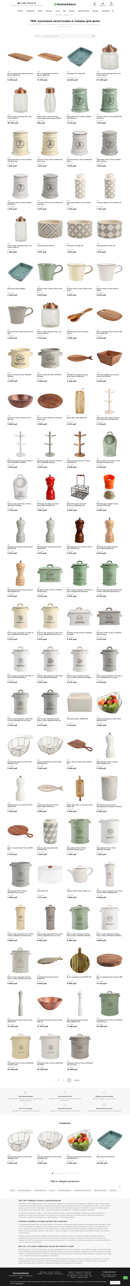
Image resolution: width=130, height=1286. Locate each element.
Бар (64, 11)
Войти (95, 5)
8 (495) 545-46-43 (28, 3)
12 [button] (78, 1173)
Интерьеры (106, 11)
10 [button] (73, 1173)
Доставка (13, 5)
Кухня (58, 11)
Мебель (20, 11)
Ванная (72, 11)
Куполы (52, 1190)
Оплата (19, 5)
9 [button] (71, 1173)
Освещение (30, 11)
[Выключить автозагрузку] (125, 1278)
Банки (12, 1190)
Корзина (111, 5)
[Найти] (92, 36)
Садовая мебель (83, 11)
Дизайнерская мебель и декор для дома (21, 1275)
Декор (40, 11)
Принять (115, 1282)
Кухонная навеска (64, 1190)
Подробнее (19, 1283)
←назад (76, 1080)
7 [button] (66, 1173)
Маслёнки (113, 1190)
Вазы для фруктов (24, 1190)
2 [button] (55, 1173)
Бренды (95, 11)
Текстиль (49, 11)
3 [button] (57, 1173)
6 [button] (64, 1173)
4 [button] (59, 1173)
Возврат (31, 5)
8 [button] (68, 1173)
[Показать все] (119, 1186)
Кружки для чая (40, 1190)
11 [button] (75, 1173)
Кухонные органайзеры (83, 1190)
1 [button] (52, 1173)
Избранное (103, 5)
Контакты (25, 5)
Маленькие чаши (100, 1190)
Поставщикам (39, 5)
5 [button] (62, 1173)
